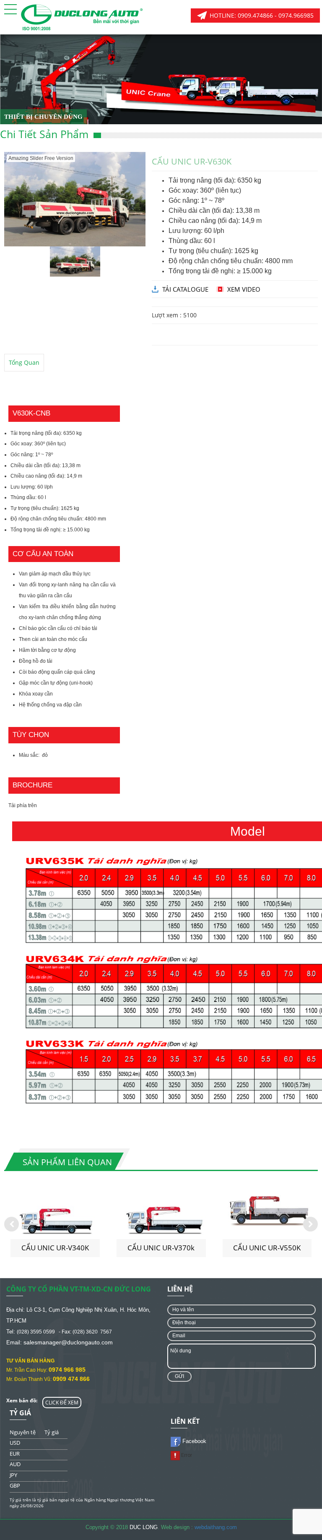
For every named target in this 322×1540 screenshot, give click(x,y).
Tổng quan (24, 362)
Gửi (179, 1376)
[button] (10, 9)
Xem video (243, 289)
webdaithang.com (216, 1527)
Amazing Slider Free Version (40, 158)
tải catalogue (185, 289)
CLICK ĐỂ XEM (61, 1402)
